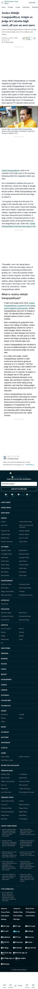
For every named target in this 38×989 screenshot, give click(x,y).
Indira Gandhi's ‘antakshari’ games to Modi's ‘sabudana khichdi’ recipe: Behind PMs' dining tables (27, 873)
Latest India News (9, 834)
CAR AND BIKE (6, 709)
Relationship (5, 647)
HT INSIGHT (5, 740)
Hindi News (22, 823)
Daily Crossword (24, 765)
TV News (22, 599)
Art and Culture (6, 637)
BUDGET (4, 682)
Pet (2, 651)
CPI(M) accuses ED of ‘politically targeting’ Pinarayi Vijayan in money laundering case (27, 852)
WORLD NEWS (6, 516)
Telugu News (5, 823)
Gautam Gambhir (24, 789)
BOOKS (3, 735)
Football (21, 723)
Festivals (21, 640)
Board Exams (23, 621)
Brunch (21, 637)
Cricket (18, 7)
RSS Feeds (16, 927)
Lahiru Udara (23, 550)
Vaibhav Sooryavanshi (8, 789)
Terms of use (30, 917)
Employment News (25, 624)
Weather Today (18, 920)
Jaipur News (23, 569)
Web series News (6, 603)
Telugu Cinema (23, 816)
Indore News (5, 569)
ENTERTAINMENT (7, 589)
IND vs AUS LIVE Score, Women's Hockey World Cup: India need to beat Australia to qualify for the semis (9, 905)
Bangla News (23, 820)
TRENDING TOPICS (7, 805)
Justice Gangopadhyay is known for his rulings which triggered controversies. (19, 305)
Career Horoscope (24, 797)
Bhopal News (23, 558)
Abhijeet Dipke (5, 782)
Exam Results (5, 628)
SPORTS (3, 719)
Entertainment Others (26, 603)
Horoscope (4, 612)
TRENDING (4, 661)
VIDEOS (3, 677)
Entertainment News (7, 820)
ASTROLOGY (5, 608)
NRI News (4, 827)
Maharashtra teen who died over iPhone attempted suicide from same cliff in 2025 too (9, 862)
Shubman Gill (5, 539)
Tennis (21, 726)
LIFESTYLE (4, 633)
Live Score (4, 533)
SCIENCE (4, 693)
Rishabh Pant (5, 546)
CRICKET (4, 526)
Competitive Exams (7, 624)
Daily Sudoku (5, 765)
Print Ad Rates (17, 924)
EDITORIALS (5, 703)
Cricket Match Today (25, 530)
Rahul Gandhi (5, 786)
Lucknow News (24, 573)
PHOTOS (4, 672)
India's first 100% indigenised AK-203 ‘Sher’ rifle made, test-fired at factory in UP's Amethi (27, 886)
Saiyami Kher (23, 786)
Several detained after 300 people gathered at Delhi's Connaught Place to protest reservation (9, 841)
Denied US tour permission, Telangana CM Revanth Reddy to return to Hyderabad (9, 851)
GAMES (3, 761)
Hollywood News (24, 592)
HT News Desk (8, 42)
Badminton (4, 723)
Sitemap (3, 927)
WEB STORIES (5, 656)
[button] (2, 2)
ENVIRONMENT (6, 688)
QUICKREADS (5, 751)
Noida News (23, 576)
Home (3, 7)
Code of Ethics (30, 924)
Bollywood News (6, 592)
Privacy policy (5, 920)
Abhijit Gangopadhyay (10, 170)
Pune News (22, 580)
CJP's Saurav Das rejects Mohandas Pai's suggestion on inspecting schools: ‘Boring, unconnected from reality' (9, 874)
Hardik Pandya (5, 542)
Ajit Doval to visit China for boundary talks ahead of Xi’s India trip (27, 861)
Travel (21, 647)
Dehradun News (24, 562)
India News (26, 7)
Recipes (21, 644)
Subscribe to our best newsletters (19, 487)
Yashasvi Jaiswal (24, 542)
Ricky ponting (23, 793)
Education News (24, 628)
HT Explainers (23, 827)
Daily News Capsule (8, 492)
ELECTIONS (5, 745)
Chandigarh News (6, 562)
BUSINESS (4, 667)
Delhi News (4, 566)
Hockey (3, 726)
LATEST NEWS (5, 510)
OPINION (4, 698)
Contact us (16, 917)
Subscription (5, 924)
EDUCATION (5, 617)
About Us (4, 917)
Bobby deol (4, 797)
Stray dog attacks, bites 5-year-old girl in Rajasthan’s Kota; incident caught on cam (27, 840)
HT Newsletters (30, 920)
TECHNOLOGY (6, 714)
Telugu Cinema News (7, 599)
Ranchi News (5, 584)
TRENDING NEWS (7, 779)
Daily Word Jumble (7, 768)
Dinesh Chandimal (6, 550)
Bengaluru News (6, 558)
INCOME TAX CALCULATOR (10, 773)
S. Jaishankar (23, 782)
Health (3, 644)
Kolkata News (5, 573)
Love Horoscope (6, 800)
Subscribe (32, 2)
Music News (5, 596)
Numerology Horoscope (26, 800)
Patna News (5, 580)
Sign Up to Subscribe (19, 497)
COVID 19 (4, 756)
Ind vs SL (4, 793)
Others (3, 730)
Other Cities (23, 584)
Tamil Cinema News (25, 596)
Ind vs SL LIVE (23, 546)
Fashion (3, 640)
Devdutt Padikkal (24, 539)
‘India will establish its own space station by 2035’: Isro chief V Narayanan (9, 885)
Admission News (6, 621)
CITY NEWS (5, 555)
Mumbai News (5, 576)
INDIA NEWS (5, 521)
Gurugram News (24, 566)
